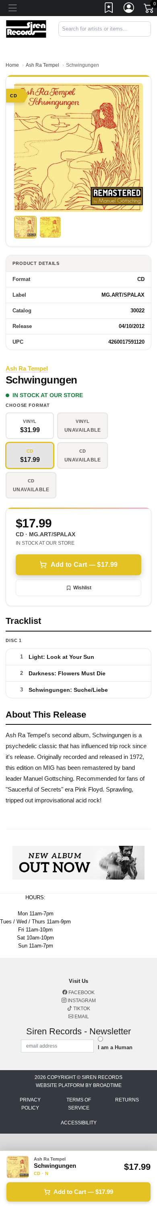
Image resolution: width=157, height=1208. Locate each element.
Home (12, 65)
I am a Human (115, 1047)
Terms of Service (78, 1104)
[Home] (26, 28)
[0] (149, 10)
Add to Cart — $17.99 (84, 564)
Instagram (81, 1000)
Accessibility (79, 1123)
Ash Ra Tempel (42, 65)
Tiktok (81, 1008)
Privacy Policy (30, 1104)
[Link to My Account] (129, 9)
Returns (127, 1100)
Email (81, 1016)
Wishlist (82, 588)
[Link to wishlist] (109, 9)
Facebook (81, 992)
